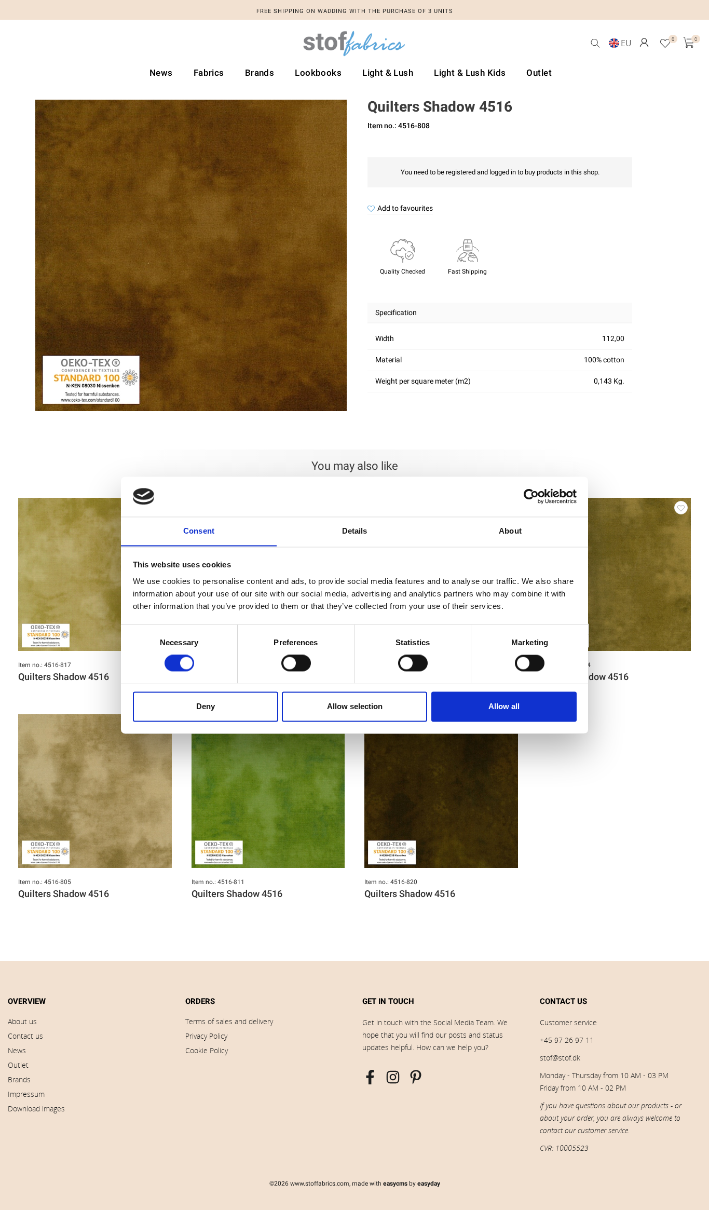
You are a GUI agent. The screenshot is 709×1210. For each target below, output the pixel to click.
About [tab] (510, 530)
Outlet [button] (539, 72)
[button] (644, 42)
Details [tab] (354, 530)
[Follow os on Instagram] (393, 1077)
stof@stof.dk (560, 1058)
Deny (205, 706)
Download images (36, 1108)
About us (22, 1021)
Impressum (26, 1094)
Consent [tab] (198, 530)
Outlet (18, 1065)
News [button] (161, 72)
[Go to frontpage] (354, 46)
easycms (395, 1183)
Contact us (25, 1036)
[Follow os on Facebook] (370, 1077)
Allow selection (355, 706)
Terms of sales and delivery (229, 1021)
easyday (428, 1183)
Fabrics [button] (209, 72)
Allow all (504, 706)
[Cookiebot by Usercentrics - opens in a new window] (531, 496)
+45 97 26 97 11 (567, 1040)
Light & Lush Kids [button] (470, 72)
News (17, 1050)
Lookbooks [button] (318, 72)
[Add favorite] (681, 507)
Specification (396, 312)
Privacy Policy (206, 1036)
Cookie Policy (206, 1050)
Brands (19, 1079)
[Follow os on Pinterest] (415, 1077)
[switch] (296, 663)
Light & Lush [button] (387, 72)
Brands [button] (260, 72)
